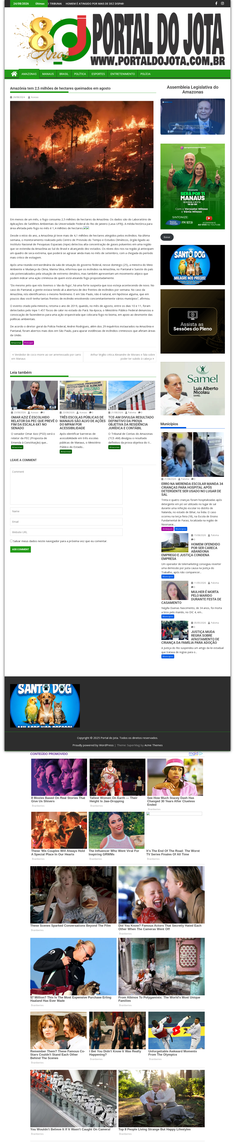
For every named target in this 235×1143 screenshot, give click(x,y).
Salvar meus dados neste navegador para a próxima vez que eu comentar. (60, 541)
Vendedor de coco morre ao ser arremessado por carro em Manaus (46, 356)
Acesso (35, 97)
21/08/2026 (117, 412)
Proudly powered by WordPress (93, 745)
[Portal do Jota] (117, 67)
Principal (28, 342)
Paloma (132, 412)
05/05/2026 (200, 622)
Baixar (167, 237)
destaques (167, 528)
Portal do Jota (109, 738)
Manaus (48, 74)
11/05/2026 (200, 582)
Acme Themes (153, 745)
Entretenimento (123, 74)
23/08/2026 (19, 412)
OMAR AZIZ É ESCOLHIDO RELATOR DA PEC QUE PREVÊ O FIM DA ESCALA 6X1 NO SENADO (83, 3)
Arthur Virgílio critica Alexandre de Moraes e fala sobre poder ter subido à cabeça (123, 356)
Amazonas (29, 74)
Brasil (63, 74)
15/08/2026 (200, 535)
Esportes (98, 74)
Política (80, 74)
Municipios (181, 528)
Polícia (145, 74)
